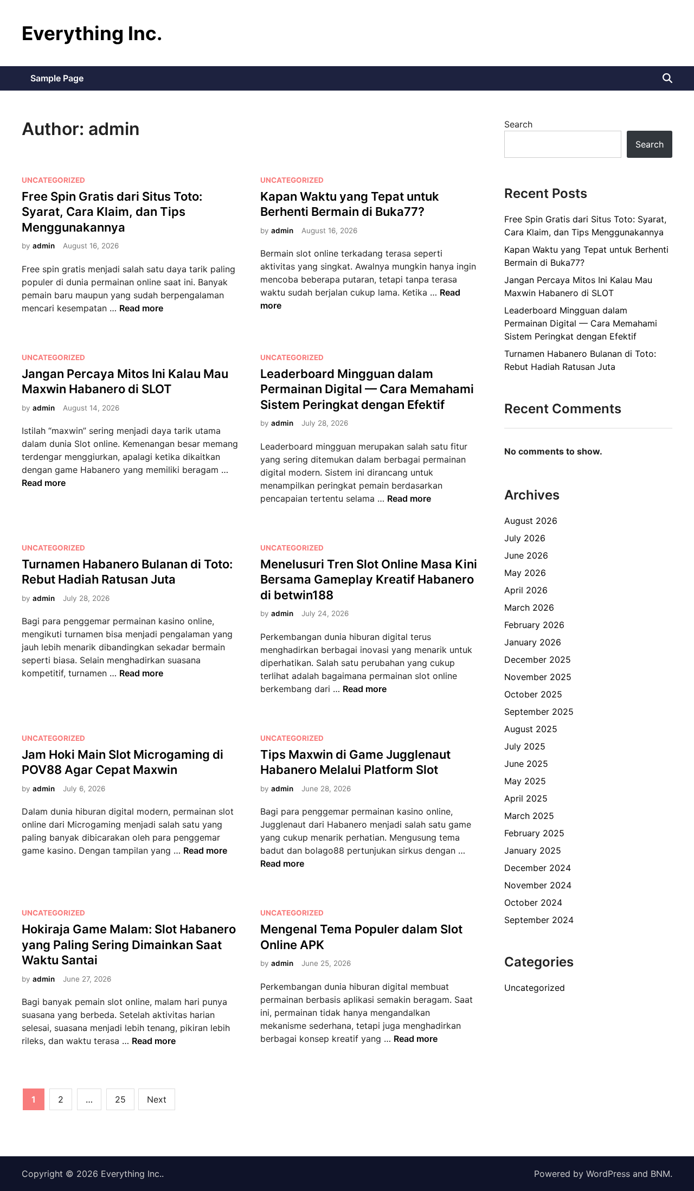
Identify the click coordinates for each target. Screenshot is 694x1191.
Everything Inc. (92, 33)
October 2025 (533, 694)
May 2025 (525, 781)
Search (518, 124)
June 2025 (526, 763)
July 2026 (524, 538)
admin (44, 245)
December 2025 (537, 659)
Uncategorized (53, 180)
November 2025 (537, 676)
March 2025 (529, 815)
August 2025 (530, 728)
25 (120, 1099)
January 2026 (532, 642)
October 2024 (533, 902)
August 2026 (530, 520)
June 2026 (526, 555)
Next (156, 1099)
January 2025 (532, 850)
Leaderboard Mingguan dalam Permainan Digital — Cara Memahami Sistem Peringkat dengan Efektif (367, 389)
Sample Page (56, 78)
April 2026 (526, 590)
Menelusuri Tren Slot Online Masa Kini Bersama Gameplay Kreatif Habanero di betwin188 (368, 579)
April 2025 (526, 798)
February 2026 (534, 624)
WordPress (608, 1173)
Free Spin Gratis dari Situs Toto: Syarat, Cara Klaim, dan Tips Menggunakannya (112, 211)
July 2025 (524, 746)
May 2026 (525, 572)
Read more (141, 308)
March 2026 (529, 607)
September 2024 (539, 919)
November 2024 (537, 885)
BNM (660, 1173)
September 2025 (539, 711)
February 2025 (534, 833)
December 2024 (537, 867)
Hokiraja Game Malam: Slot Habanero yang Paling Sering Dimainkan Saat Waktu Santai (129, 944)
